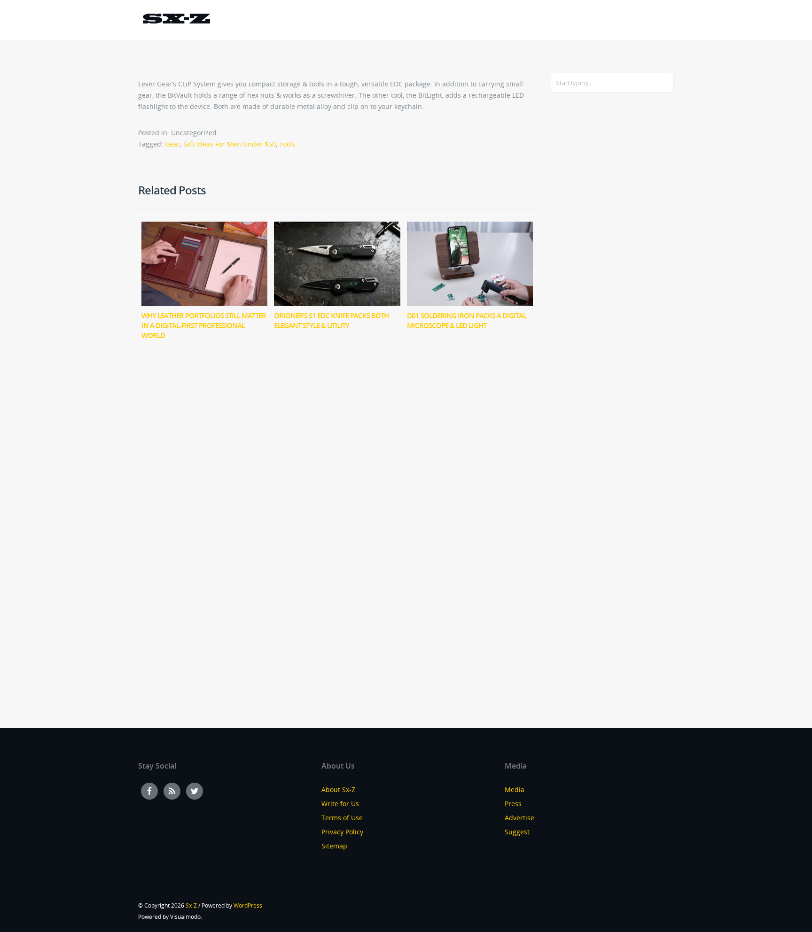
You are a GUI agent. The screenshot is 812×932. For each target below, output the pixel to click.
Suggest (517, 831)
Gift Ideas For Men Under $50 (229, 143)
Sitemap (334, 845)
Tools (287, 143)
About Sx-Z (338, 789)
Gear (172, 143)
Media (514, 789)
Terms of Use (342, 817)
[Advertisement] (588, 252)
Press (513, 803)
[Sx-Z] (176, 20)
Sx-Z (191, 905)
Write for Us (340, 803)
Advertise (519, 817)
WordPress (248, 905)
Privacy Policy (342, 831)
